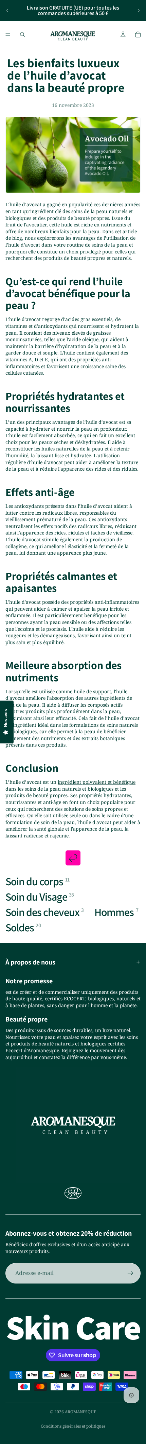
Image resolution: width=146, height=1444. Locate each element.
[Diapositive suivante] (138, 10)
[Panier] (137, 34)
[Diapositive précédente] (7, 10)
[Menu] (8, 34)
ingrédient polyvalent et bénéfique (96, 782)
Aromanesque (80, 1412)
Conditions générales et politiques (73, 1426)
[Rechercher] (22, 34)
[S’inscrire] (130, 1273)
